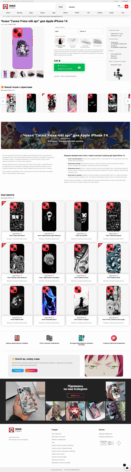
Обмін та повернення (59, 439)
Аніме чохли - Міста (58, 454)
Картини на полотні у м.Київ (61, 462)
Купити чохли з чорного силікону (62, 445)
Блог (53, 442)
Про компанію (56, 434)
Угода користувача (56, 469)
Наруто (12, 159)
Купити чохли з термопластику (62, 448)
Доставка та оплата (58, 436)
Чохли (60, 7)
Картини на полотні (58, 460)
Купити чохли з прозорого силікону (63, 451)
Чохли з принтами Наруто (68, 76)
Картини (72, 7)
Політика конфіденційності (72, 469)
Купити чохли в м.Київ (59, 457)
